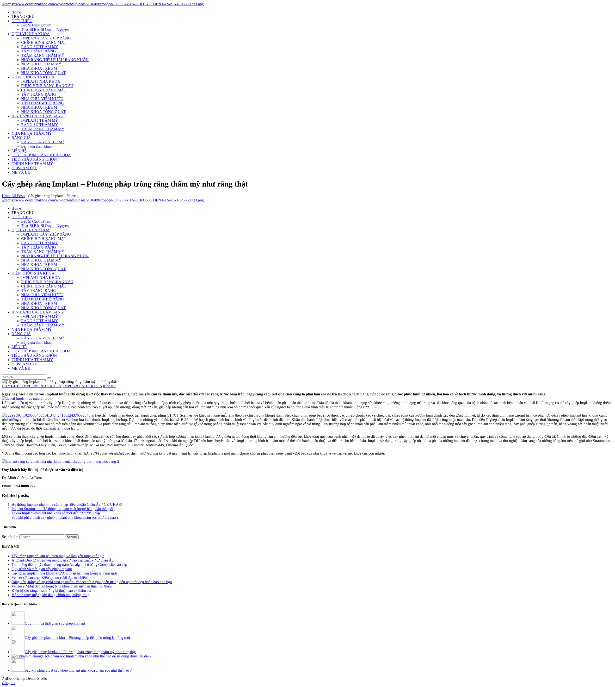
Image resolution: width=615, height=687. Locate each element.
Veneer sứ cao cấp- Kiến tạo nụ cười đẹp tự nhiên (49, 577)
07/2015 (109, 386)
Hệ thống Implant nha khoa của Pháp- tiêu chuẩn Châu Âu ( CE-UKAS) (67, 504)
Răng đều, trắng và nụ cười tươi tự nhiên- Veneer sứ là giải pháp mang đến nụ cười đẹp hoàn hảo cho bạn (92, 582)
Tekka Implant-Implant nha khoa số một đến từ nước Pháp (56, 513)
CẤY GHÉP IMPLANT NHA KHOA (31, 386)
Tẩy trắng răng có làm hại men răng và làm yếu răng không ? (58, 556)
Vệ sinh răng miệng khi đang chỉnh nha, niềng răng (50, 595)
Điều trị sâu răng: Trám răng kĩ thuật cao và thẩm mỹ (52, 590)
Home (6, 196)
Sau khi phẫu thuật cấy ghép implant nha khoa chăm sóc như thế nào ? (65, 517)
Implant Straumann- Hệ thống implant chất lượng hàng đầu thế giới (62, 509)
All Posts (18, 196)
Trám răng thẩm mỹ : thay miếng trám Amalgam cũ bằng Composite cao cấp (69, 564)
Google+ (8, 683)
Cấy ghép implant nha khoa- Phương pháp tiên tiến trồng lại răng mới (64, 573)
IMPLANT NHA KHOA (82, 386)
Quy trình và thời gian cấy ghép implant (42, 569)
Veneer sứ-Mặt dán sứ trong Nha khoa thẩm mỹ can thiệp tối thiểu (62, 586)
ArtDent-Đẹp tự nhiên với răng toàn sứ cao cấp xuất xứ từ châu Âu (63, 560)
